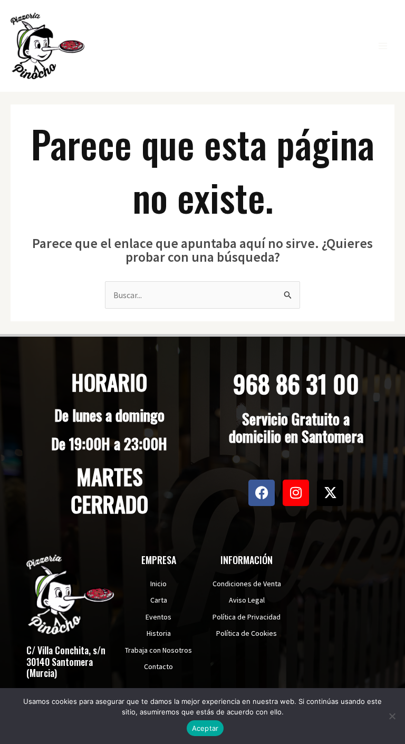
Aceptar (205, 728)
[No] (392, 716)
